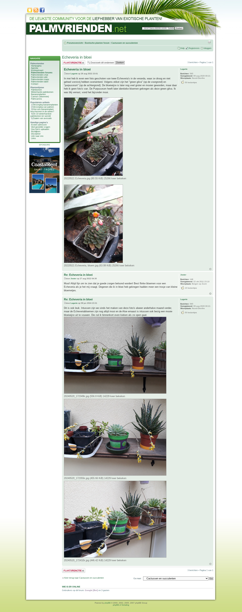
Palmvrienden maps (40, 79)
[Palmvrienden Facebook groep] (42, 12)
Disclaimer (36, 134)
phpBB (108, 603)
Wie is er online (71, 587)
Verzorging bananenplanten (45, 105)
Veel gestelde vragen (40, 127)
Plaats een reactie (70, 61)
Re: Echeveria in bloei (78, 274)
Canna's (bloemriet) (40, 96)
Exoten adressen (39, 125)
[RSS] (36, 12)
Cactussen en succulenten (124, 43)
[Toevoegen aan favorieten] (30, 12)
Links (33, 138)
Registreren (194, 48)
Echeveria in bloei (77, 57)
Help (182, 48)
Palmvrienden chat (39, 75)
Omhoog (210, 269)
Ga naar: (137, 578)
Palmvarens (36, 99)
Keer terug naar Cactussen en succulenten (84, 578)
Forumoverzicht (75, 43)
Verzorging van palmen (43, 107)
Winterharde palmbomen (42, 92)
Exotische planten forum (97, 43)
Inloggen (207, 48)
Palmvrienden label (39, 81)
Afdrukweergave (209, 42)
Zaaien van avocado (42, 118)
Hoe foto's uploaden (40, 129)
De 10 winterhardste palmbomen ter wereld (40, 115)
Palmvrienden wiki (39, 77)
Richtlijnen (35, 131)
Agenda (34, 68)
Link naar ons (37, 136)
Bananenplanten (38, 94)
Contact (34, 84)
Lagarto (74, 74)
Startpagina (36, 66)
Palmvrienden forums (41, 72)
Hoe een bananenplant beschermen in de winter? (42, 110)
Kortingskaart (37, 70)
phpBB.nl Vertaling (121, 605)
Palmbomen (36, 90)
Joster (73, 278)
